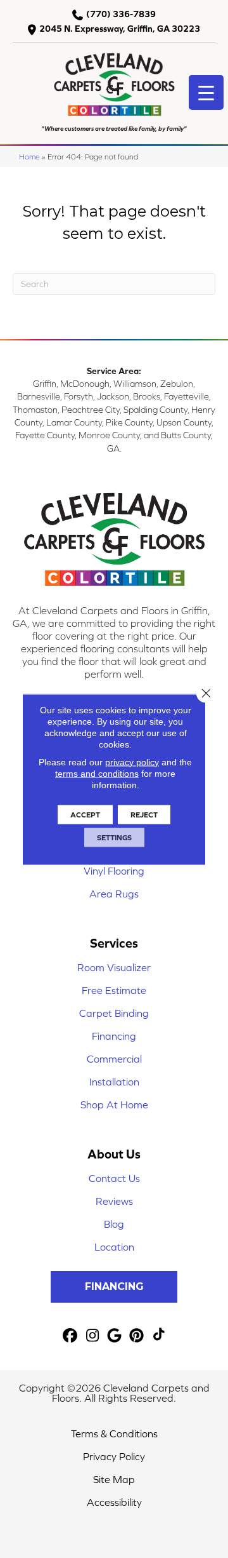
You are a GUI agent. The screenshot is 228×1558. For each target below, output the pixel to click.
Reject (144, 814)
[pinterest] (137, 1336)
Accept (85, 814)
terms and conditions (97, 773)
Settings (114, 837)
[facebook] (70, 1336)
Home (29, 156)
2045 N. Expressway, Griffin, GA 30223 (119, 29)
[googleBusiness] (115, 1336)
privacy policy (132, 761)
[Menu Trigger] (206, 92)
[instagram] (93, 1336)
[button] (114, 1287)
